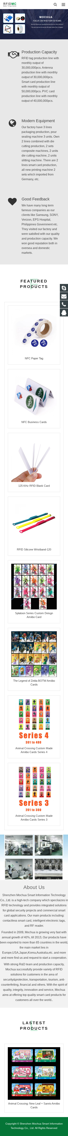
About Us (34, 887)
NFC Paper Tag (34, 358)
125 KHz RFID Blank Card (34, 485)
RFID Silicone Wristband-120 (34, 549)
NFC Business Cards (34, 422)
